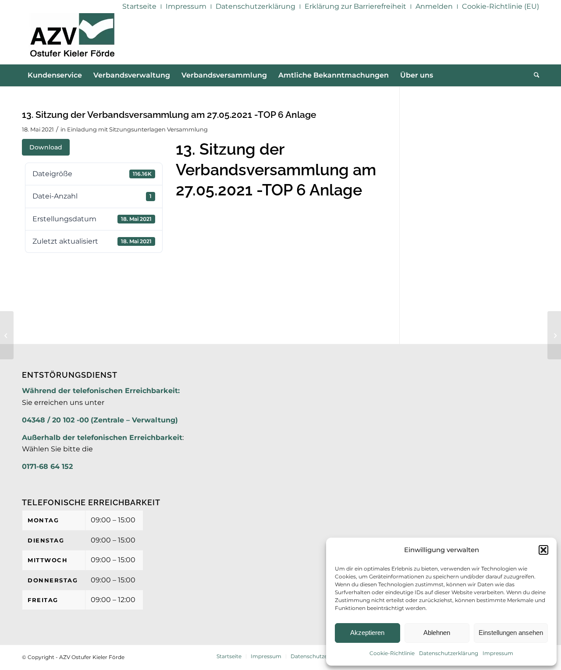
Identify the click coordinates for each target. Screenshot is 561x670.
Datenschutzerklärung (448, 653)
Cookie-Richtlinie (392, 653)
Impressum (498, 653)
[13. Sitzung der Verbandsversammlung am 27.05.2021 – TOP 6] (7, 335)
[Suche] (534, 75)
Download (45, 147)
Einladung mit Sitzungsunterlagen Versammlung (137, 129)
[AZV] (72, 38)
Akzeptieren (367, 632)
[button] (543, 550)
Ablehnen (436, 632)
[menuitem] (139, 6)
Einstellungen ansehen (511, 632)
